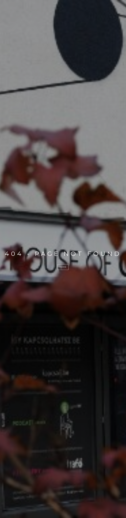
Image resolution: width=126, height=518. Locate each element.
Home (63, 267)
